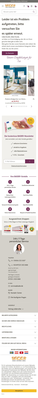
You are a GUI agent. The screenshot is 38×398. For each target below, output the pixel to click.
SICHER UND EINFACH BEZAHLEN (13, 321)
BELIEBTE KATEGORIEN (9, 315)
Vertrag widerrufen (14, 309)
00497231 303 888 (20, 265)
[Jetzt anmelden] (29, 161)
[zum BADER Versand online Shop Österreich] (16, 353)
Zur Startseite (10, 53)
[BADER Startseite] (10, 6)
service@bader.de (17, 286)
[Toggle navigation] (3, 6)
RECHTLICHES (6, 326)
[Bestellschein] (31, 6)
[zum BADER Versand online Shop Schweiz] (21, 353)
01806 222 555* (20, 261)
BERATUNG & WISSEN (9, 338)
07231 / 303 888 (14, 279)
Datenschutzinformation (19, 166)
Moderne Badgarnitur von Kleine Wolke (15, 99)
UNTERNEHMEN (7, 332)
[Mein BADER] (24, 6)
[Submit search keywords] (33, 12)
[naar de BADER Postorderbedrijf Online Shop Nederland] (26, 353)
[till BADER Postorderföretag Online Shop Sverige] (12, 353)
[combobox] (19, 12)
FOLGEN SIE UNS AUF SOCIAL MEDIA (14, 343)
